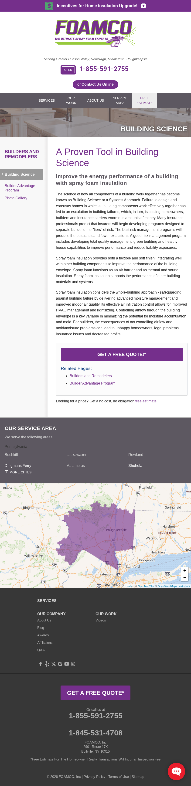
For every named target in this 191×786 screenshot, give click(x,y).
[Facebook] (40, 664)
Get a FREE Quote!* (121, 354)
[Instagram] (73, 664)
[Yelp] (47, 664)
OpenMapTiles (146, 586)
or (95, 84)
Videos (101, 620)
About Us (44, 620)
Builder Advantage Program (92, 383)
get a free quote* (95, 693)
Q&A (41, 650)
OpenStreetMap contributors (174, 586)
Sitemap (138, 777)
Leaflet (129, 586)
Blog (40, 628)
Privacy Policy (95, 777)
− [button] (184, 578)
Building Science (20, 174)
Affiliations (45, 642)
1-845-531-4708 (96, 733)
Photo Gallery (16, 198)
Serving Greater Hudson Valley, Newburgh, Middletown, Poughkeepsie (95, 59)
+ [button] (184, 570)
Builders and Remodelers (91, 376)
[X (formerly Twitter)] (53, 664)
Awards (43, 635)
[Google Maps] (60, 664)
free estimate (146, 401)
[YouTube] (66, 664)
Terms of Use (118, 777)
